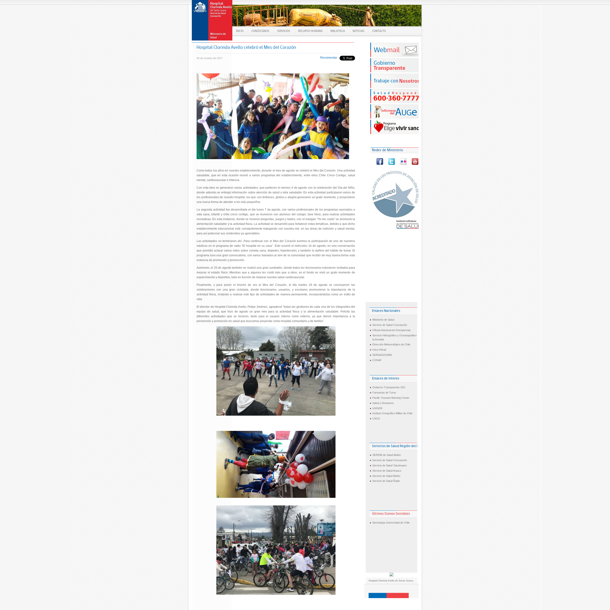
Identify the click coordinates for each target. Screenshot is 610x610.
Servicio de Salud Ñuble (386, 480)
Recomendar (328, 57)
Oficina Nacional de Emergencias (391, 330)
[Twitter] (392, 164)
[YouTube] (415, 164)
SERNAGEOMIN (382, 354)
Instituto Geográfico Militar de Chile (392, 413)
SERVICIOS (283, 31)
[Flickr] (403, 164)
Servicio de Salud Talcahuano (389, 465)
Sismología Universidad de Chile (391, 522)
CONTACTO (379, 31)
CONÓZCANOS (260, 31)
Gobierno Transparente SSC (389, 387)
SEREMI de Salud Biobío (386, 455)
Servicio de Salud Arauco (386, 470)
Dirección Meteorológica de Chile (391, 344)
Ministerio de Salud (383, 319)
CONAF (377, 360)
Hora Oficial (379, 349)
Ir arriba (388, 595)
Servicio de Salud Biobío (386, 475)
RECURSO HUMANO (310, 31)
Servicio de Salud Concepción (389, 324)
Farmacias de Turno (384, 392)
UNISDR (377, 408)
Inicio (240, 31)
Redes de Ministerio (387, 150)
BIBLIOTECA (337, 31)
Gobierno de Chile (212, 20)
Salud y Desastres (383, 403)
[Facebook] (380, 164)
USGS (376, 418)
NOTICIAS (358, 31)
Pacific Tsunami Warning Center (390, 397)
